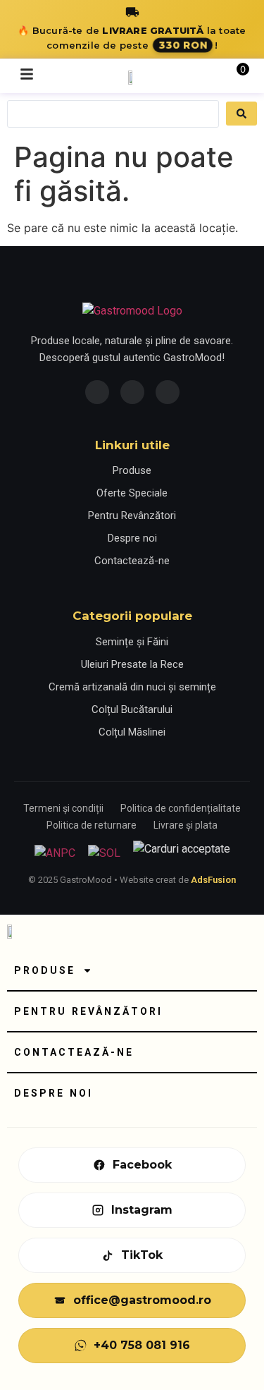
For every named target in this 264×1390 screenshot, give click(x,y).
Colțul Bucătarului (132, 709)
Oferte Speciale (132, 493)
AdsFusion (213, 879)
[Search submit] (241, 114)
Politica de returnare (91, 825)
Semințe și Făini (132, 641)
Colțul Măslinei (132, 732)
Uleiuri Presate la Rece (132, 664)
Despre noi (132, 538)
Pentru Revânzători (132, 515)
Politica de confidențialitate (180, 808)
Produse (132, 470)
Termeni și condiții (63, 808)
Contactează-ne (132, 560)
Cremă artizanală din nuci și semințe (132, 687)
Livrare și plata (185, 825)
